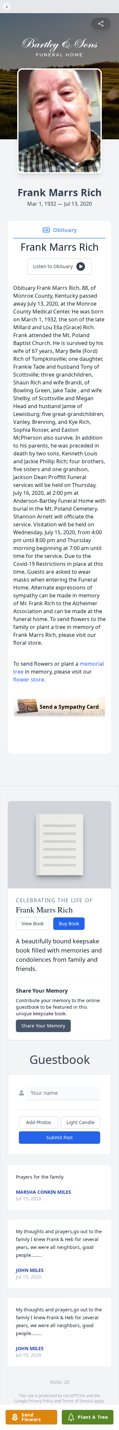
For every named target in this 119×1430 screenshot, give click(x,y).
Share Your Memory (43, 1026)
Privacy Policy (40, 1401)
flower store (28, 679)
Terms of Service (77, 1401)
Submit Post (59, 1137)
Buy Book (69, 923)
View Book (32, 923)
